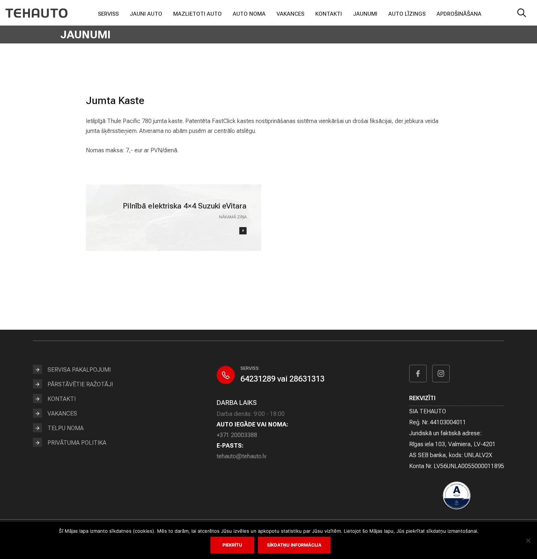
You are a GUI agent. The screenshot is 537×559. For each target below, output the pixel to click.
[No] (528, 540)
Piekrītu (232, 545)
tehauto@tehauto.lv (241, 456)
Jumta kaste (115, 101)
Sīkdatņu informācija (294, 545)
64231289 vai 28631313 (282, 378)
